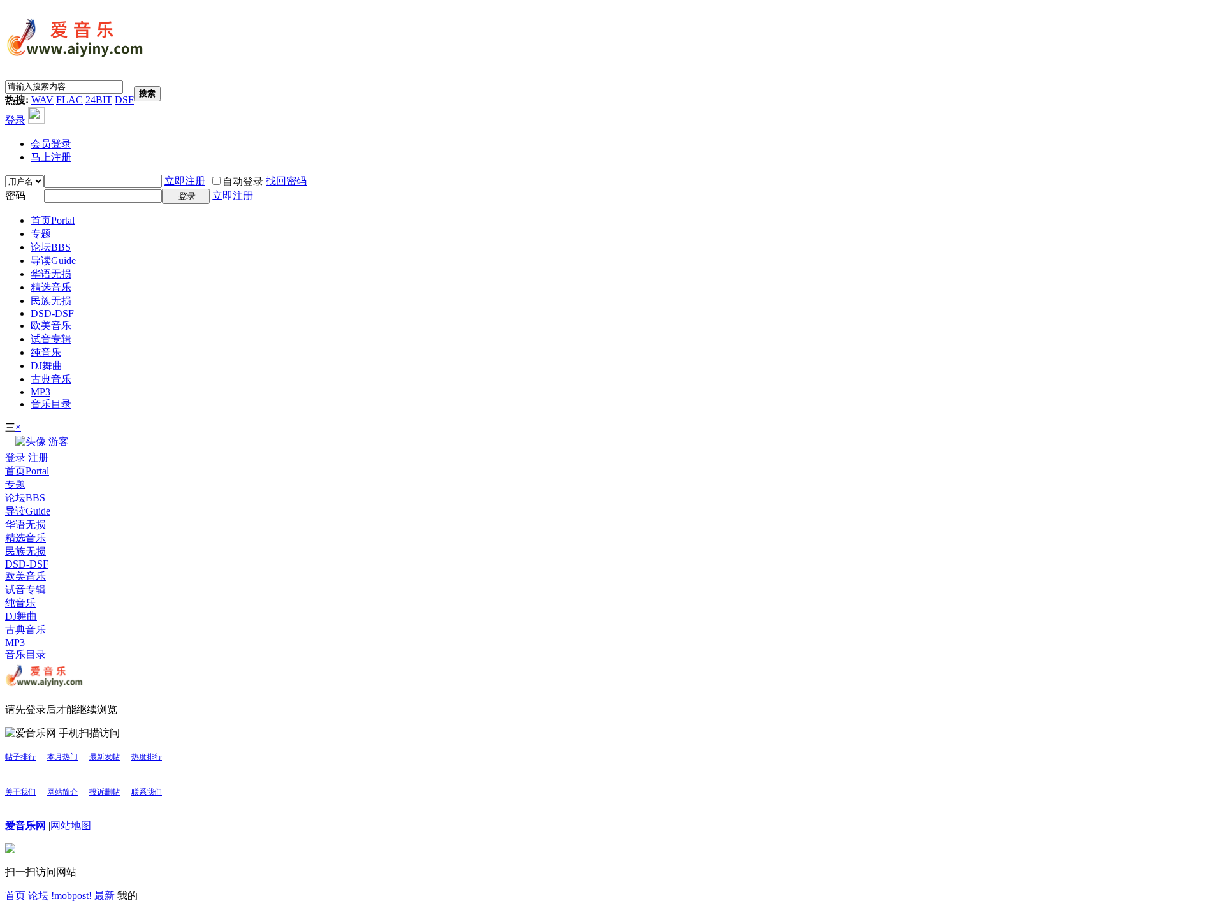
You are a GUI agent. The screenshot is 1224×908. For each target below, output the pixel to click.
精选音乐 (51, 287)
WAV (42, 99)
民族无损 (51, 300)
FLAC (69, 99)
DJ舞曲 (46, 365)
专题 (41, 233)
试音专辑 (51, 338)
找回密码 (286, 180)
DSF (124, 99)
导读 (53, 260)
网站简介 (62, 791)
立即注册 (184, 180)
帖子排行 (20, 756)
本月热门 (62, 756)
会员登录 (51, 143)
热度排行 (146, 756)
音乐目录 (51, 404)
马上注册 (51, 157)
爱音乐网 (25, 825)
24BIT (98, 99)
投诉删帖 (104, 791)
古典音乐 (51, 379)
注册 (38, 457)
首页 (53, 220)
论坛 (51, 247)
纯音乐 (46, 352)
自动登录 (242, 181)
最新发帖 (104, 756)
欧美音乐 (51, 325)
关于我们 (20, 791)
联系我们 (146, 791)
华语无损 (51, 273)
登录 (15, 120)
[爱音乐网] (75, 58)
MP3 (40, 391)
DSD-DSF (52, 313)
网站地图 (70, 825)
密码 (15, 195)
